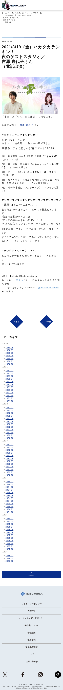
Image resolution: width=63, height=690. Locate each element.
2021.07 (9, 387)
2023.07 (9, 461)
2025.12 (9, 549)
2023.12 (9, 475)
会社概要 (32, 632)
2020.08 (9, 353)
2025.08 (9, 538)
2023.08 (9, 464)
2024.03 (9, 487)
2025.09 (9, 541)
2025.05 (9, 530)
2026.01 (9, 555)
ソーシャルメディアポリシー (31, 618)
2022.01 (9, 407)
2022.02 (9, 410)
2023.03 (9, 450)
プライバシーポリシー (32, 604)
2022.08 (9, 427)
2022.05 (9, 419)
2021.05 (9, 382)
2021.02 (9, 373)
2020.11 (9, 361)
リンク (32, 654)
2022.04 (9, 416)
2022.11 (9, 435)
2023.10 (9, 470)
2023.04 (9, 453)
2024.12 (9, 512)
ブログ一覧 (37, 13)
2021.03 (9, 376)
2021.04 (9, 379)
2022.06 (9, 421)
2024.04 (9, 490)
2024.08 (9, 501)
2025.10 (9, 544)
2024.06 (9, 495)
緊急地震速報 (32, 647)
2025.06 (9, 532)
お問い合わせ (32, 661)
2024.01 (9, 481)
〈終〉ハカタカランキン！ (20, 13)
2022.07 (9, 424)
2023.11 (9, 472)
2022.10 (9, 433)
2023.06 (9, 458)
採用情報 (32, 640)
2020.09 (9, 356)
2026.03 (9, 561)
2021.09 (9, 393)
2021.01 (9, 370)
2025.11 (9, 546)
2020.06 (9, 347)
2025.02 (9, 521)
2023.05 (9, 456)
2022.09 (9, 430)
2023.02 (9, 447)
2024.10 (9, 507)
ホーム (4, 13)
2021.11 (9, 398)
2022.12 (9, 438)
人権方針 (32, 611)
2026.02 (9, 558)
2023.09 (9, 467)
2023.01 (9, 444)
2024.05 (9, 493)
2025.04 (9, 527)
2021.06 (9, 384)
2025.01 (9, 518)
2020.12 (9, 364)
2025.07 (9, 535)
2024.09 (9, 504)
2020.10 (9, 359)
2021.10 (9, 396)
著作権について (32, 625)
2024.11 (9, 509)
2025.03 (9, 524)
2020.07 (9, 350)
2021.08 (9, 390)
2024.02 (9, 484)
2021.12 (9, 401)
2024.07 (9, 498)
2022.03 (9, 413)
